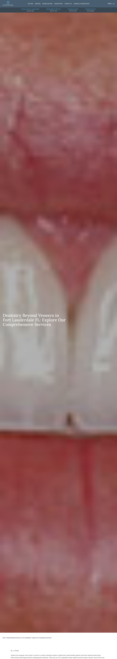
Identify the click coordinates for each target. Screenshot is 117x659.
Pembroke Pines (90, 9)
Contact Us (68, 3)
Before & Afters (47, 3)
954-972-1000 (72, 11)
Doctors (30, 3)
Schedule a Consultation (81, 3)
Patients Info (58, 3)
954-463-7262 (30, 11)
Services (38, 3)
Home (4, 638)
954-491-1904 (53, 11)
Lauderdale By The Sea (53, 9)
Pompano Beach (73, 9)
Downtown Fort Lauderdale (30, 9)
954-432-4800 (90, 11)
